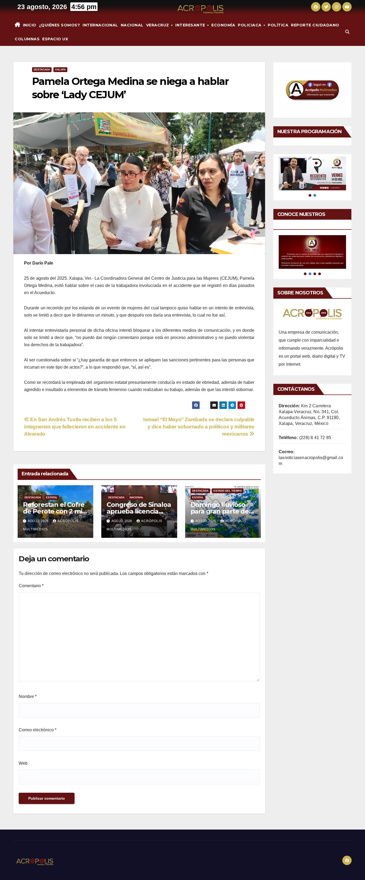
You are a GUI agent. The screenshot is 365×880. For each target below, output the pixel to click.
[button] (347, 32)
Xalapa (60, 69)
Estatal (51, 497)
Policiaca (250, 25)
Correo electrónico (37, 730)
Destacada (42, 69)
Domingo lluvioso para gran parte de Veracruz (220, 511)
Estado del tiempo (227, 490)
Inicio (29, 25)
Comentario (31, 585)
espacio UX (55, 39)
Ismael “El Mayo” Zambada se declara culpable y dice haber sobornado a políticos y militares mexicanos (198, 427)
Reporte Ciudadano (315, 25)
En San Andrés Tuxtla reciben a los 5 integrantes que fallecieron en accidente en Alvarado (75, 427)
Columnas (27, 39)
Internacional (100, 25)
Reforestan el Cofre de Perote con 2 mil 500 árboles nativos (53, 511)
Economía (223, 25)
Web (23, 763)
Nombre (28, 696)
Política (278, 25)
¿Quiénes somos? (59, 25)
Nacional (132, 25)
